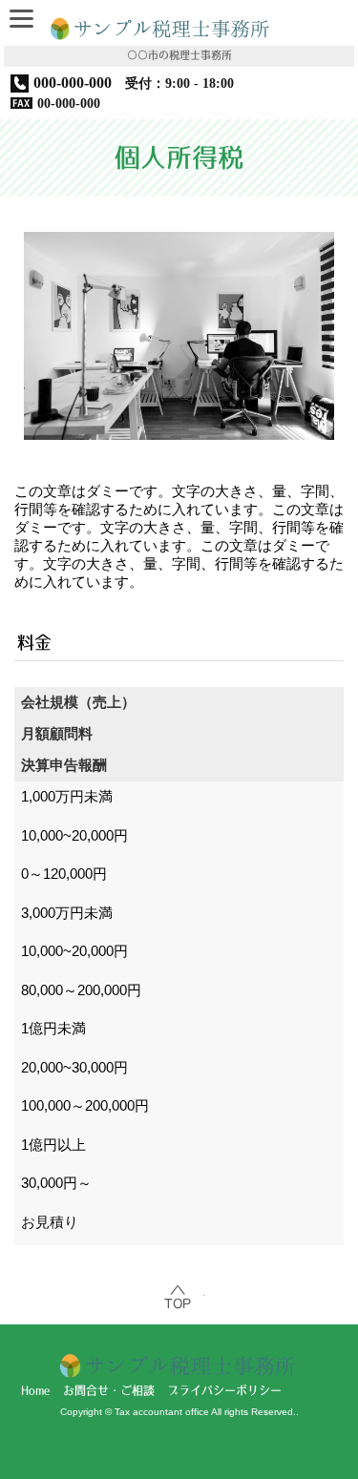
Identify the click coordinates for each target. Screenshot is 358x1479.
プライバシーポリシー (224, 1391)
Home (35, 1391)
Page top (179, 1298)
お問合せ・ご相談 (109, 1391)
